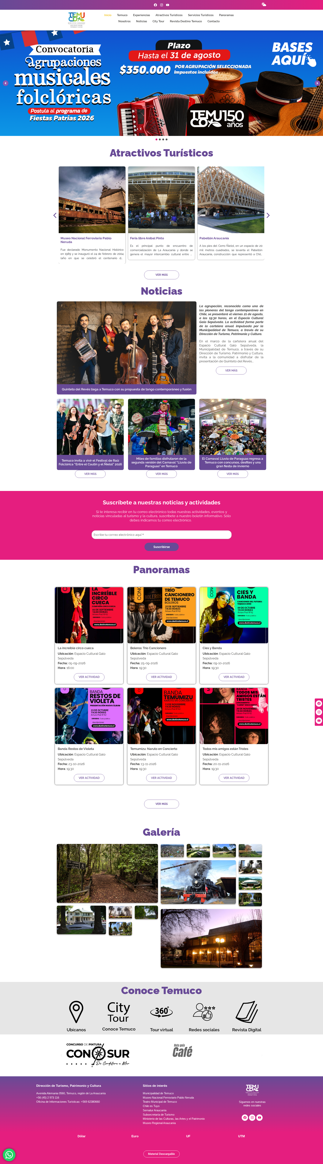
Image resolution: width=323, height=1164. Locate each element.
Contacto (213, 21)
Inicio (107, 15)
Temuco (122, 15)
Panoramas (226, 15)
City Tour (158, 21)
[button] (161, 83)
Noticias (141, 21)
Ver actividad (89, 677)
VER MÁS (231, 370)
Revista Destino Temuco (186, 21)
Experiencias (141, 15)
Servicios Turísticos (200, 15)
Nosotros (124, 21)
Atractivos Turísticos (169, 15)
